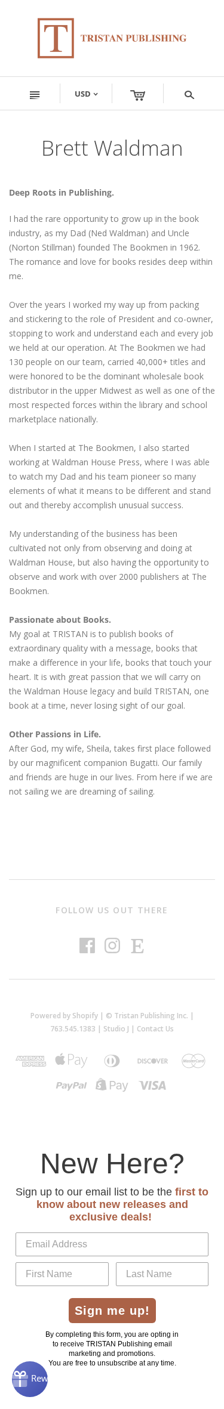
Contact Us (155, 1029)
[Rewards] (30, 1379)
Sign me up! (112, 1310)
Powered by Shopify (64, 1016)
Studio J (116, 1029)
